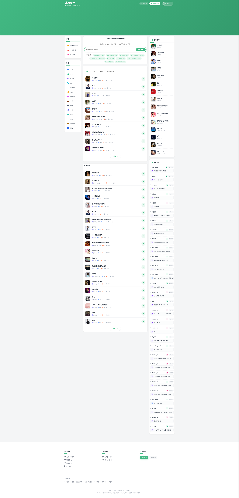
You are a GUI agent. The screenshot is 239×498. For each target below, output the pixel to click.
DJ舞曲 (72, 78)
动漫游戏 (72, 96)
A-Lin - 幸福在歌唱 (159, 233)
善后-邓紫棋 (157, 421)
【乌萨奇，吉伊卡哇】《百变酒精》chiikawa (163, 430)
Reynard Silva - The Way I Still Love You (163, 412)
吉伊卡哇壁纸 (88, 482)
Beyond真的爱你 (158, 180)
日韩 (71, 110)
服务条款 (68, 466)
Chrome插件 (108, 460)
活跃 (94, 71)
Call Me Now (157, 323)
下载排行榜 (73, 50)
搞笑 (71, 92)
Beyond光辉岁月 (158, 224)
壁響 (73, 482)
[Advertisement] (119, 20)
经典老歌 (72, 123)
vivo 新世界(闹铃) (159, 287)
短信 (71, 74)
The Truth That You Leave (161, 340)
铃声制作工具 (108, 457)
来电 (71, 83)
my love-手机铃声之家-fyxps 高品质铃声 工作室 (163, 358)
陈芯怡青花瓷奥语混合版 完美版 (163, 385)
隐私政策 (69, 463)
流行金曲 (72, 87)
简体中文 (144, 458)
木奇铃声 (70, 2)
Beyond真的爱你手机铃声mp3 (162, 215)
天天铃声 (104, 482)
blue (155, 331)
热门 (101, 71)
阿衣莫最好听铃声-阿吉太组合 (162, 251)
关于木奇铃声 (70, 457)
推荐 (87, 71)
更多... (114, 156)
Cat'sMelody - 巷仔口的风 (161, 242)
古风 (71, 101)
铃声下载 (96, 482)
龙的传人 (156, 198)
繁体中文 (153, 458)
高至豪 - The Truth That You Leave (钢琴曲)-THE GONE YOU (163, 305)
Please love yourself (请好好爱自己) (163, 314)
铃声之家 (66, 482)
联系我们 (69, 460)
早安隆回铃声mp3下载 (160, 171)
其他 (71, 119)
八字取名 (111, 482)
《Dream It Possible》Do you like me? (163, 367)
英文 (71, 128)
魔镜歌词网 (79, 482)
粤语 (71, 69)
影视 (71, 114)
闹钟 (71, 105)
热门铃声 (72, 54)
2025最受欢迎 (74, 45)
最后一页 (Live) (158, 349)
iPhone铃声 (110, 71)
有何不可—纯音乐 (159, 296)
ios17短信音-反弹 (159, 269)
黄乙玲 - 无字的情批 (159, 189)
